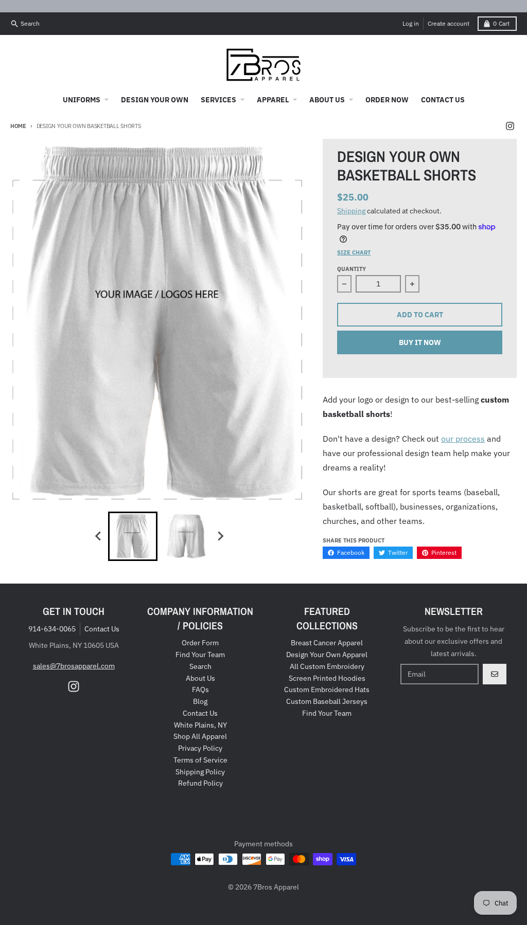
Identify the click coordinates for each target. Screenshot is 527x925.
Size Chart (354, 252)
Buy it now (420, 342)
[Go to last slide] (99, 536)
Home (18, 126)
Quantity (351, 269)
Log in (410, 23)
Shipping (351, 210)
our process (463, 438)
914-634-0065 (52, 628)
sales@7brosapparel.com (74, 665)
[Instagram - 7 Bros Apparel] (510, 126)
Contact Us (101, 628)
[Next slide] (220, 536)
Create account (448, 23)
